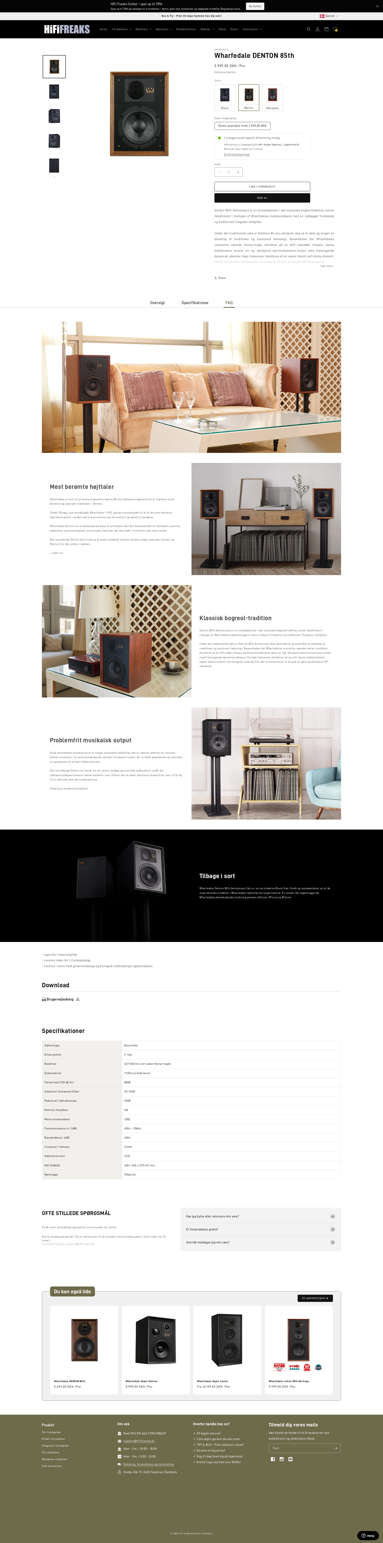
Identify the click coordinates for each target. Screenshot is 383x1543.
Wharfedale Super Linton (212, 1381)
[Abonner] (336, 1448)
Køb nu (262, 197)
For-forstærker (51, 1432)
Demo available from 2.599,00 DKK (242, 125)
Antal (217, 164)
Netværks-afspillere (54, 1459)
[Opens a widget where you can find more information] (368, 1536)
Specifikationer (195, 303)
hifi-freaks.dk (186, 1533)
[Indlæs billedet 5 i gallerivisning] (54, 165)
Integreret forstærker (55, 1445)
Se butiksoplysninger (237, 154)
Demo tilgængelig (225, 118)
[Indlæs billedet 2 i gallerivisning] (54, 66)
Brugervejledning (60, 999)
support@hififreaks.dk (80, 1244)
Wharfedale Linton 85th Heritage (289, 1381)
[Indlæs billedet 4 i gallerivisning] (54, 141)
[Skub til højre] (54, 177)
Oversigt (157, 303)
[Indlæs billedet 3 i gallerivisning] (54, 116)
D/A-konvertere (52, 1466)
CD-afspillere (50, 1452)
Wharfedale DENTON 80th (69, 1381)
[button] (121, 29)
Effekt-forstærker (53, 1438)
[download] (78, 999)
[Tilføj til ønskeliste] (112, 1309)
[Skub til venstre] (54, 50)
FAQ (229, 303)
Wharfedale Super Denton (142, 1381)
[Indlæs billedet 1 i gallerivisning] (54, 91)
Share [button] (222, 277)
